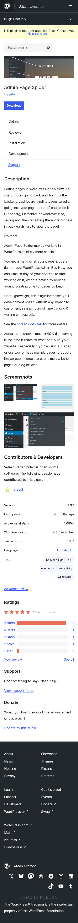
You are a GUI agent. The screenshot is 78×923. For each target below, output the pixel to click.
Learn (8, 789)
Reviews (15, 132)
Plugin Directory (15, 19)
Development (19, 154)
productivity (64, 568)
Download (14, 105)
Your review (13, 659)
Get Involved (51, 789)
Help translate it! (39, 33)
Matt (10, 832)
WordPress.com (18, 825)
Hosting (10, 768)
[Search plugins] (48, 47)
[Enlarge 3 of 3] (68, 418)
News (8, 761)
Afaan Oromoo (25, 866)
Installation (17, 143)
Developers (12, 804)
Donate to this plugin (20, 728)
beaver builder (55, 559)
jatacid (14, 94)
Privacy (10, 776)
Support (14, 165)
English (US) (65, 550)
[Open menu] (71, 6)
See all (69, 659)
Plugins (46, 768)
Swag (47, 811)
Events (46, 797)
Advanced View (16, 589)
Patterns (47, 776)
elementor (47, 568)
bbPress (12, 840)
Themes (47, 761)
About (8, 754)
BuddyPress (15, 847)
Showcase (49, 754)
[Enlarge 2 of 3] (68, 389)
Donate (49, 804)
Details (14, 121)
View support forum (19, 691)
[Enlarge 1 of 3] (32, 389)
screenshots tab (29, 324)
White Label (65, 576)
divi (70, 559)
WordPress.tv (16, 811)
